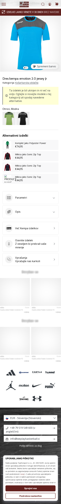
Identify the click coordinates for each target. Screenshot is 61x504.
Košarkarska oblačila (26, 82)
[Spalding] (24, 398)
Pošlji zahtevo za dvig (30, 445)
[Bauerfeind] (24, 372)
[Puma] (49, 385)
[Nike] (36, 385)
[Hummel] (49, 372)
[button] (30, 197)
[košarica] (56, 4)
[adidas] (11, 372)
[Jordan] (11, 385)
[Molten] (24, 385)
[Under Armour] (36, 398)
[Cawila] (36, 372)
